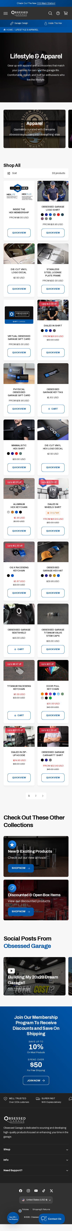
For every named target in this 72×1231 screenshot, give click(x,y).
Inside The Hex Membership (19, 211)
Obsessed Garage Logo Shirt (53, 208)
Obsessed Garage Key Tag (53, 391)
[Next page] (42, 795)
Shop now (18, 868)
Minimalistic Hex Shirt (19, 447)
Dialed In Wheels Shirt (53, 506)
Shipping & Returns (41, 1209)
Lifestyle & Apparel (26, 30)
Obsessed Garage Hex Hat (53, 569)
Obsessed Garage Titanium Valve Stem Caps (53, 633)
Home (9, 30)
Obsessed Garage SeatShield (19, 631)
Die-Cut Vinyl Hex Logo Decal (53, 447)
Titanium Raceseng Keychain (19, 687)
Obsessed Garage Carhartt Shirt (53, 754)
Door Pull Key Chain (52, 687)
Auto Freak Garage (19, 988)
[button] (5, 13)
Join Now (33, 1080)
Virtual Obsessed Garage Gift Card (19, 338)
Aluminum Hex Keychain (19, 506)
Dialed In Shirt (53, 325)
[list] (36, 1100)
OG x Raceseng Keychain (19, 569)
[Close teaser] (20, 1211)
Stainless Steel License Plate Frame (53, 272)
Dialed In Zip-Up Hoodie (19, 754)
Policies (25, 1209)
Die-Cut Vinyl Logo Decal (19, 271)
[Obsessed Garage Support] (58, 13)
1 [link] (29, 796)
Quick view (19, 233)
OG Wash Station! (46, 3)
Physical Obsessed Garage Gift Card (19, 392)
